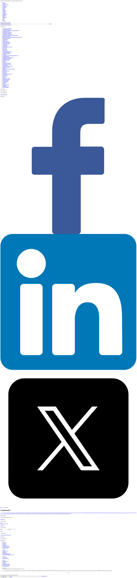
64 (66, 512)
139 (26, 513)
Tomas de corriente (6, 84)
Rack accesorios (5, 75)
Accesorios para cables (6, 29)
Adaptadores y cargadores (7, 33)
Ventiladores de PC (6, 86)
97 (101, 512)
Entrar (1, 531)
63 (65, 512)
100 (105, 512)
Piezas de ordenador (6, 70)
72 (74, 512)
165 (65, 513)
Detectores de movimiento (7, 58)
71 (73, 512)
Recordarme (3, 533)
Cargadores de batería (6, 53)
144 (34, 513)
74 (76, 512)
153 (47, 513)
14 (12, 512)
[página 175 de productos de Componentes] (69, 513)
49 (50, 512)
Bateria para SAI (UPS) (7, 36)
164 (64, 513)
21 (20, 512)
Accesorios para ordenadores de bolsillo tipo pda (11, 30)
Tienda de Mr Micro (6, 546)
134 (19, 513)
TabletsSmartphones (5, 17)
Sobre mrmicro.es (6, 561)
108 (117, 512)
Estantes (4, 61)
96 (100, 512)
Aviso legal (4, 563)
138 (25, 513)
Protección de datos (6, 565)
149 (41, 513)
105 (112, 512)
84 (87, 512)
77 (80, 512)
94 (98, 512)
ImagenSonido (4, 9)
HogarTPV (4, 19)
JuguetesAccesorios (4, 13)
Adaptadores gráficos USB (7, 32)
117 (130, 512)
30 (29, 512)
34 (34, 512)
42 (42, 512)
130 (13, 513)
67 (69, 512)
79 (82, 512)
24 (23, 512)
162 (61, 513)
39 (39, 512)
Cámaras (4, 5)
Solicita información (3, 94)
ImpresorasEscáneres (4, 11)
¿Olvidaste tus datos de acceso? (5, 535)
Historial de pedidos (6, 547)
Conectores (4, 54)
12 (10, 512)
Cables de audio (5, 41)
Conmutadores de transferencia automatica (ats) (11, 55)
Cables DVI (5, 44)
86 (89, 512)
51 (52, 512)
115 (127, 512)
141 (29, 513)
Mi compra (4, 545)
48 (49, 512)
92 (96, 512)
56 (57, 512)
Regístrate (4, 543)
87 (90, 512)
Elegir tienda (2, 519)
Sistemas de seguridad (6, 78)
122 (1, 513)
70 (72, 512)
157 (53, 513)
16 (14, 512)
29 (28, 512)
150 (43, 513)
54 (55, 512)
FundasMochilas (4, 3)
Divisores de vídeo (6, 60)
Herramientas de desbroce (7, 64)
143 (32, 513)
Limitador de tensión (6, 67)
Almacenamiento (5, 4)
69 (71, 512)
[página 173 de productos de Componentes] (1, 512)
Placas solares (5, 72)
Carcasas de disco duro (6, 52)
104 (111, 512)
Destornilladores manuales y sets (8, 57)
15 (13, 512)
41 (41, 512)
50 (51, 512)
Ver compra (2, 525)
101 (106, 512)
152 (46, 513)
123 (2, 513)
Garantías (4, 551)
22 (21, 512)
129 (11, 513)
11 (9, 512)
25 (24, 512)
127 (8, 513)
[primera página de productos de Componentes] (0, 512)
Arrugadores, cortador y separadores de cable (10, 35)
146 (37, 513)
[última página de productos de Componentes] (70, 513)
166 (67, 513)
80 (83, 512)
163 (62, 513)
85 (88, 512)
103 (109, 512)
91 (95, 512)
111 (121, 512)
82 (85, 512)
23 (22, 512)
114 (125, 512)
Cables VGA (5, 49)
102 (108, 512)
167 (68, 513)
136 (22, 513)
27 (26, 512)
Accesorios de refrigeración (7, 28)
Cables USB (5, 48)
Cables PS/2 (5, 47)
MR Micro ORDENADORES (5, 22)
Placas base (4, 71)
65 (67, 512)
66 (68, 512)
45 (45, 512)
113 (124, 512)
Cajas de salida (5, 50)
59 (60, 512)
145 (35, 513)
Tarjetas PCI (5, 82)
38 (38, 512)
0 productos (2, 523)
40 (40, 512)
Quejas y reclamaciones (7, 553)
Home (1, 507)
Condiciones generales (6, 564)
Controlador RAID (6, 56)
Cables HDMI (5, 45)
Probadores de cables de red (7, 73)
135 (20, 513)
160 (58, 513)
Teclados (4, 83)
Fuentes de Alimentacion (7, 63)
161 (59, 513)
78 (81, 512)
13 (11, 512)
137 (23, 513)
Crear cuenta (2, 536)
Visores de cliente (6, 87)
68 (70, 512)
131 (14, 513)
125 (5, 513)
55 (56, 512)
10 (8, 512)
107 (115, 512)
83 (86, 512)
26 (25, 512)
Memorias (4, 68)
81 (84, 512)
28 (27, 512)
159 (56, 513)
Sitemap (4, 562)
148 (40, 513)
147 (38, 513)
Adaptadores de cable (6, 31)
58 (59, 512)
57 (58, 512)
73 (75, 512)
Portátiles (4, 7)
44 (44, 512)
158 (55, 513)
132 (16, 513)
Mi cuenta (4, 544)
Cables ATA (5, 40)
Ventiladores (5, 85)
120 (134, 512)
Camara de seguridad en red (7, 51)
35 (35, 512)
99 (103, 512)
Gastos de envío (5, 550)
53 (54, 512)
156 (52, 513)
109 (118, 512)
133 (17, 513)
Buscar (50, 23)
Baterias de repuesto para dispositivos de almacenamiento (12, 37)
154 (49, 513)
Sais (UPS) (4, 77)
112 (122, 512)
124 (4, 513)
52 (53, 512)
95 (99, 512)
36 (36, 512)
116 (128, 512)
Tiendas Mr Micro (6, 558)
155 (50, 513)
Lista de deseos (5, 548)
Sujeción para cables (6, 79)
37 (37, 512)
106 (114, 512)
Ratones (4, 76)
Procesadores (5, 74)
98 (102, 512)
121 (135, 512)
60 (61, 512)
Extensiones (5, 62)
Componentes (5, 6)
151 (44, 513)
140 (28, 513)
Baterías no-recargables (6, 38)
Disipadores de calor (6, 59)
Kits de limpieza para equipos (8, 66)
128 (10, 513)
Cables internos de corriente (7, 46)
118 (131, 512)
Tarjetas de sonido (6, 80)
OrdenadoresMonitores (5, 15)
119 (132, 512)
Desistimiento (5, 552)
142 (31, 513)
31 (30, 512)
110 (120, 512)
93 (97, 512)
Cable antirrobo (5, 39)
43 (43, 512)
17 (15, 512)
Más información (44, 576)
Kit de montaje (5, 65)
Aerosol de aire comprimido (7, 34)
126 (7, 513)
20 (19, 512)
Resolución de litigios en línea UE (8, 554)
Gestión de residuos (6, 566)
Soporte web (5, 557)
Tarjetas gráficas (5, 81)
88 (91, 512)
